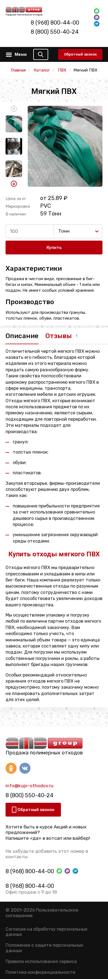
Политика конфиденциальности (40, 972)
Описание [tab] (22, 336)
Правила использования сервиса (41, 961)
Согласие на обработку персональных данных (47, 932)
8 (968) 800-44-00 (55, 22)
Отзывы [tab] (58, 336)
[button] (14, 109)
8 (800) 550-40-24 (55, 31)
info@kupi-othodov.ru (29, 785)
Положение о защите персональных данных (44, 948)
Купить (54, 247)
